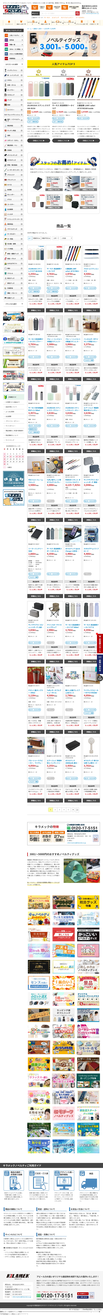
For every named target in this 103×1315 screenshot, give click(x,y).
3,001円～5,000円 (49, 29)
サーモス (47, 17)
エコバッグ (55, 17)
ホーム (29, 29)
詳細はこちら (36, 310)
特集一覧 (12, 45)
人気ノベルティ (14, 35)
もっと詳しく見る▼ (36, 304)
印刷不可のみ (46, 238)
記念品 (12, 40)
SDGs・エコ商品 (15, 49)
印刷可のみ (36, 238)
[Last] (77, 810)
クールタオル (80, 17)
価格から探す (37, 29)
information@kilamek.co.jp (92, 13)
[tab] (21, 23)
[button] (21, 23)
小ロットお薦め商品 (16, 54)
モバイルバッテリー (67, 17)
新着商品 (12, 58)
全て (30, 238)
